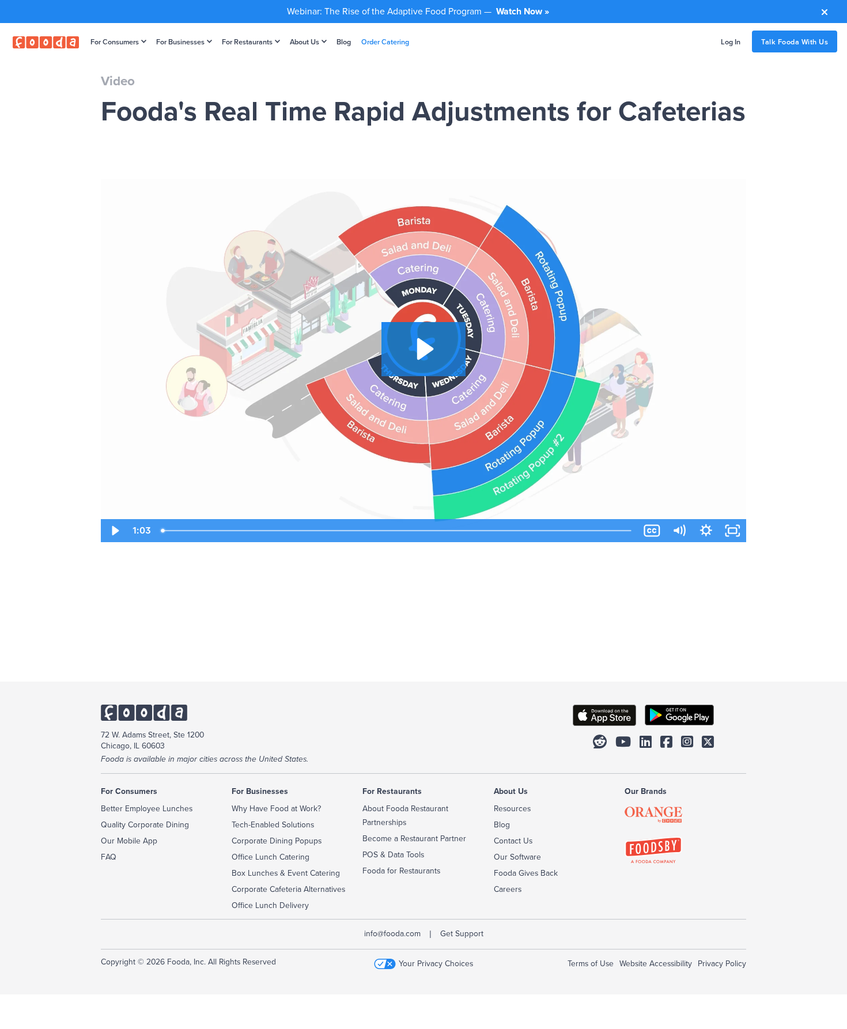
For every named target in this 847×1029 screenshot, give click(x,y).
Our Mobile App (129, 840)
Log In (730, 41)
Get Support (461, 933)
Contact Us (513, 840)
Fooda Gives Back (526, 873)
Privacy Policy (722, 963)
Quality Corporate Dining (145, 824)
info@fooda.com (392, 933)
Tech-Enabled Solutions (273, 824)
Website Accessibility (655, 963)
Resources (512, 808)
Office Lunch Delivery (270, 905)
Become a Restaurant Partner (414, 838)
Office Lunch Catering (270, 856)
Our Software (517, 856)
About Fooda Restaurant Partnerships (405, 815)
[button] (116, 41)
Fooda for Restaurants (401, 870)
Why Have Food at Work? (276, 808)
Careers (507, 889)
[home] (46, 41)
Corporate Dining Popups (277, 840)
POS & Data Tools (393, 854)
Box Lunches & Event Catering (286, 873)
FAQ (108, 856)
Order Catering (385, 41)
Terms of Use (591, 963)
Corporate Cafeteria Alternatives (288, 889)
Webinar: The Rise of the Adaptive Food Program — (418, 11)
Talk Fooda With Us (794, 41)
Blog (343, 41)
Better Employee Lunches (146, 808)
